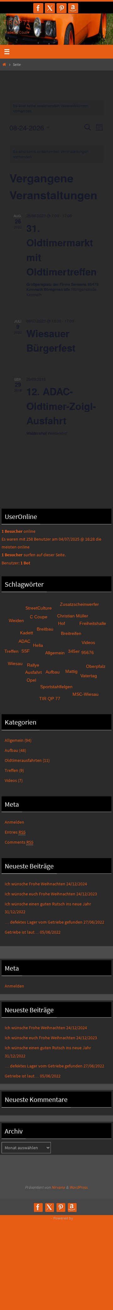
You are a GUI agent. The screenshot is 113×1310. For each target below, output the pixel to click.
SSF (25, 650)
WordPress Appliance (32, 1218)
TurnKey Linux (86, 1218)
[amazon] (73, 8)
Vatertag (88, 675)
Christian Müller (72, 615)
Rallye (33, 665)
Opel (31, 680)
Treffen (11, 651)
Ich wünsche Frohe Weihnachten (35, 884)
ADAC (24, 641)
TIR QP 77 (16, 22)
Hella (38, 645)
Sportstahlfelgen (56, 686)
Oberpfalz (95, 666)
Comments (19, 842)
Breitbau (45, 628)
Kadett (26, 632)
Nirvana (58, 1187)
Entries (15, 832)
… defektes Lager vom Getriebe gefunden (44, 922)
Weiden (16, 620)
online (18, 531)
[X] (50, 8)
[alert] (56, 154)
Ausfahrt (33, 672)
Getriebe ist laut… (22, 932)
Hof (61, 623)
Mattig (71, 671)
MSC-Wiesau (86, 694)
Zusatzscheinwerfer (79, 604)
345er (74, 651)
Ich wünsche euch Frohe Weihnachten (40, 894)
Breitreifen (71, 633)
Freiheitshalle (92, 623)
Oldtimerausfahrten (23, 760)
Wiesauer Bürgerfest (50, 340)
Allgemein (55, 652)
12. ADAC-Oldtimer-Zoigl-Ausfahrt (61, 405)
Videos (88, 642)
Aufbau (53, 671)
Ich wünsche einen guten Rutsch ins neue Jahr (48, 904)
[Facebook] (38, 8)
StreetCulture (38, 607)
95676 (87, 652)
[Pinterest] (61, 8)
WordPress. (78, 1187)
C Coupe (38, 616)
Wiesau (15, 663)
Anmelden (14, 822)
